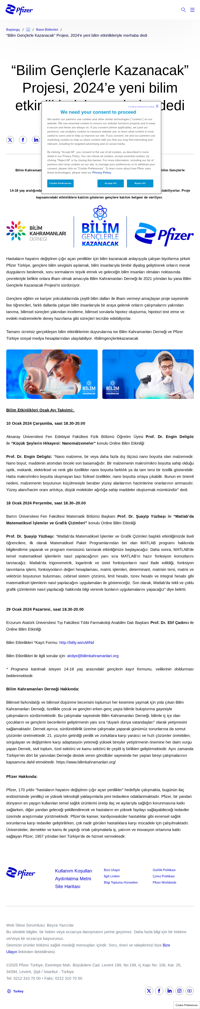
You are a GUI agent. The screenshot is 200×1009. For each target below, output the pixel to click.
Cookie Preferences (187, 1005)
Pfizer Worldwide (164, 882)
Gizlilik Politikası (164, 870)
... (28, 29)
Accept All (110, 183)
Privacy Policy (101, 172)
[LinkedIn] (36, 140)
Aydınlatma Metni (73, 878)
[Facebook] (23, 140)
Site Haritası (67, 886)
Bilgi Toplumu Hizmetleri (121, 882)
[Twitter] (10, 140)
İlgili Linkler (112, 876)
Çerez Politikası (164, 876)
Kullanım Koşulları (73, 870)
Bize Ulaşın (112, 870)
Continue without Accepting (143, 106)
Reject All (140, 183)
